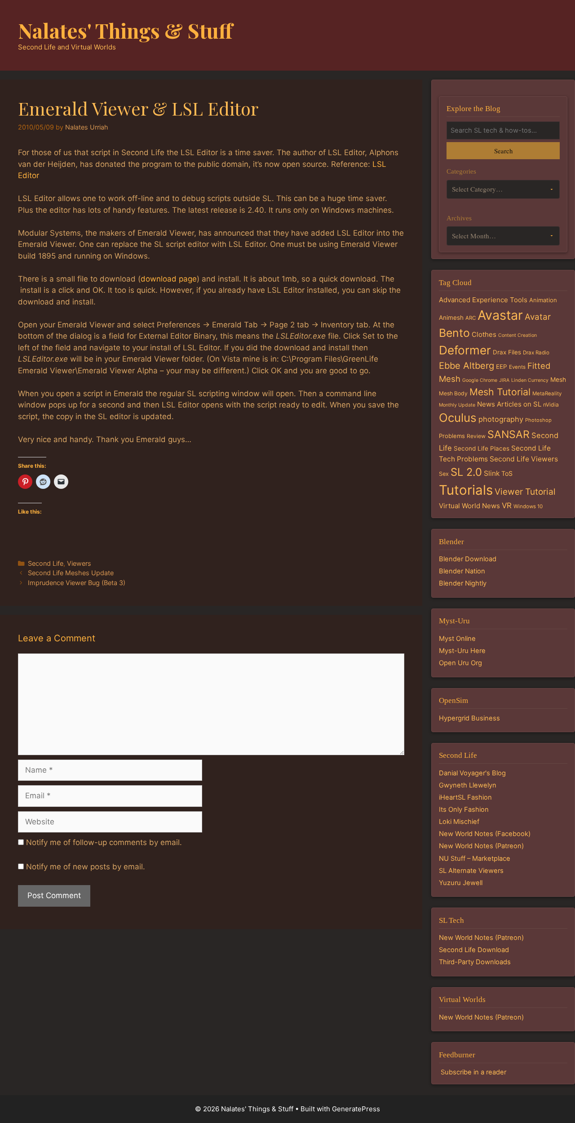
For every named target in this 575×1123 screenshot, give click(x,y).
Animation (543, 300)
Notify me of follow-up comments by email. (104, 842)
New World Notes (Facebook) (485, 834)
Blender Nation (462, 571)
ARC (470, 318)
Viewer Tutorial (525, 491)
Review (476, 436)
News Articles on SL (509, 404)
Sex (444, 473)
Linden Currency (529, 380)
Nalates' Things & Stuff (125, 30)
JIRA (504, 380)
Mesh (558, 379)
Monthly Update (457, 405)
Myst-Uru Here (462, 651)
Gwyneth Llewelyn (467, 785)
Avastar (500, 315)
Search (503, 150)
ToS (507, 473)
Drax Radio (536, 352)
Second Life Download (474, 950)
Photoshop (538, 420)
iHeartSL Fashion (465, 797)
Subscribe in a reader (473, 1072)
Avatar (538, 317)
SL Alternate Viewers (471, 871)
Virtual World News (469, 505)
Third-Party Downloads (475, 962)
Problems (452, 435)
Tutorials (466, 490)
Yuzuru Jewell (460, 883)
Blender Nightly (463, 583)
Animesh (451, 317)
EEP (501, 366)
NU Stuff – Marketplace (474, 859)
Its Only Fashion (464, 809)
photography (500, 419)
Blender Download (467, 559)
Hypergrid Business (469, 718)
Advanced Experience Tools (483, 299)
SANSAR (508, 434)
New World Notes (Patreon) (481, 846)
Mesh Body (453, 393)
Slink (492, 473)
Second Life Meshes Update (71, 573)
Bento (454, 333)
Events (517, 367)
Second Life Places (481, 448)
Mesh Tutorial (500, 392)
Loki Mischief (459, 822)
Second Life (45, 563)
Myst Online (457, 639)
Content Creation (517, 335)
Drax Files (507, 352)
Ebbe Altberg (466, 365)
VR (507, 505)
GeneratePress (356, 1109)
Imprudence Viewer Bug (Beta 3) (76, 582)
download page (169, 278)
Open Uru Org (460, 663)
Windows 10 (528, 506)
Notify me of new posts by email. (85, 866)
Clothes (484, 334)
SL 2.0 (466, 472)
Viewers (79, 563)
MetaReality (547, 393)
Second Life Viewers (524, 459)
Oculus (458, 418)
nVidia (551, 404)
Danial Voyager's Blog (472, 773)
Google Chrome (479, 380)
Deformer (465, 350)
